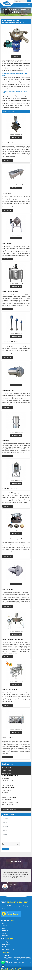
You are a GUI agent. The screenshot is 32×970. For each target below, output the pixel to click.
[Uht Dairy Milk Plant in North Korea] (16, 719)
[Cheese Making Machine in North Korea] (16, 273)
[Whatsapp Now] (3, 962)
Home (3, 923)
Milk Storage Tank (6, 790)
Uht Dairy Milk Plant (7, 807)
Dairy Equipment (6, 773)
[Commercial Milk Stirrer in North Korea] (16, 323)
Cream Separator (7, 767)
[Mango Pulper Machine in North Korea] (16, 671)
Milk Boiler (5, 792)
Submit (5, 848)
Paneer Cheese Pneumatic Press (10, 775)
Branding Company (14, 969)
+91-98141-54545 (12, 915)
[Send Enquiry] (3, 967)
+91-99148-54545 (17, 962)
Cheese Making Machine (8, 785)
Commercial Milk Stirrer (8, 787)
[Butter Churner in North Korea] (16, 224)
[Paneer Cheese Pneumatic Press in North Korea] (16, 124)
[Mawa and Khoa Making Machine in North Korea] (16, 520)
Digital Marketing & (5, 969)
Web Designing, (19, 968)
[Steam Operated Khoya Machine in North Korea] (16, 620)
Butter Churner (6, 783)
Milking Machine (6, 770)
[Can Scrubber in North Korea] (16, 174)
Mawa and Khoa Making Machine (10, 797)
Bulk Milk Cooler (6, 799)
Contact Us (5, 930)
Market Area (5, 935)
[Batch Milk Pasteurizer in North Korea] (16, 470)
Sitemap (4, 933)
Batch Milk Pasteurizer (8, 795)
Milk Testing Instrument (9, 809)
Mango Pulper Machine (8, 804)
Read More (7, 160)
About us (4, 925)
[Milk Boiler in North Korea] (16, 421)
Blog (3, 928)
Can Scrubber (5, 778)
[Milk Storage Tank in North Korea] (16, 371)
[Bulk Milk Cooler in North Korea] (16, 570)
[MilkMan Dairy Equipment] (7, 4)
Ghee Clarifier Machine (8, 780)
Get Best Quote (17, 137)
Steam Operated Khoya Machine (10, 802)
